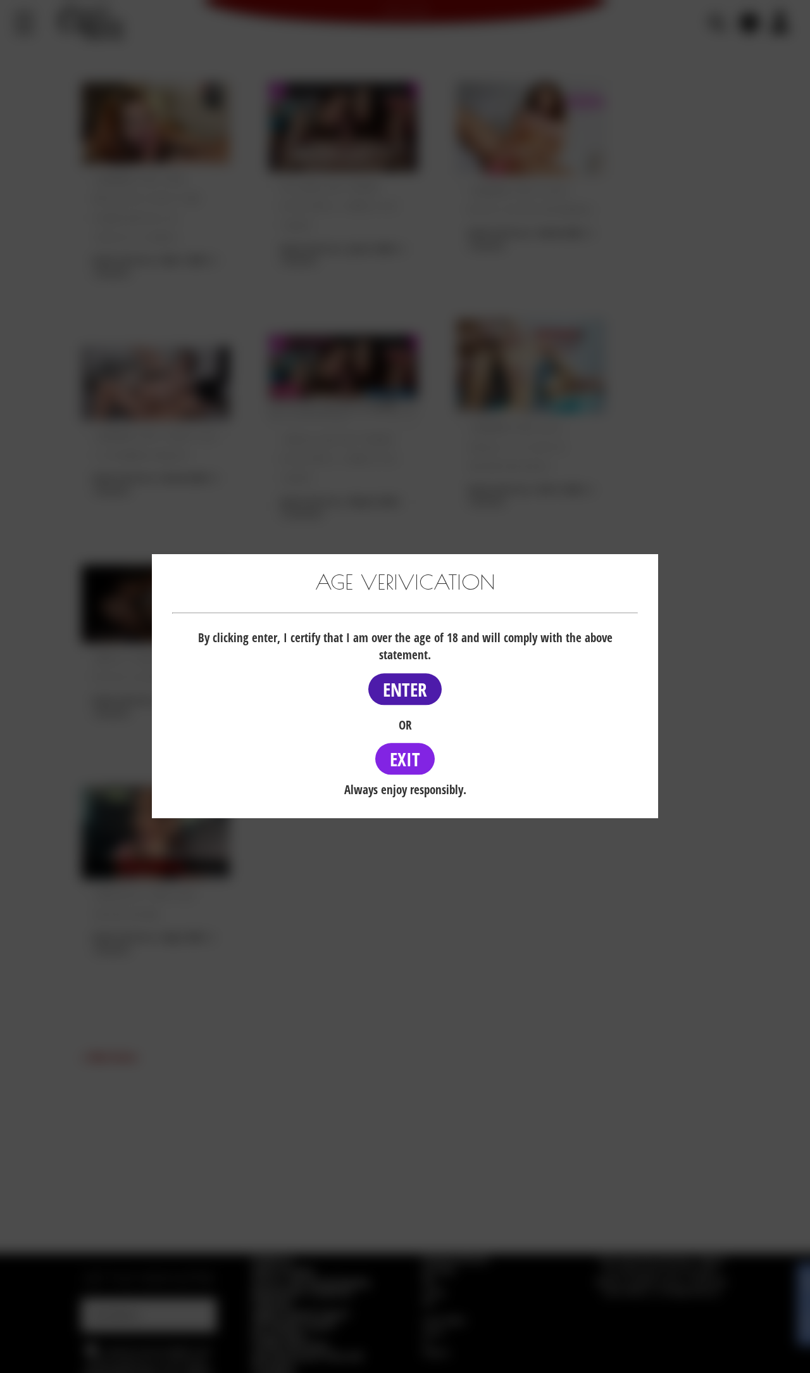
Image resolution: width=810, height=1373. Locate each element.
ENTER (405, 689)
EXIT (405, 759)
